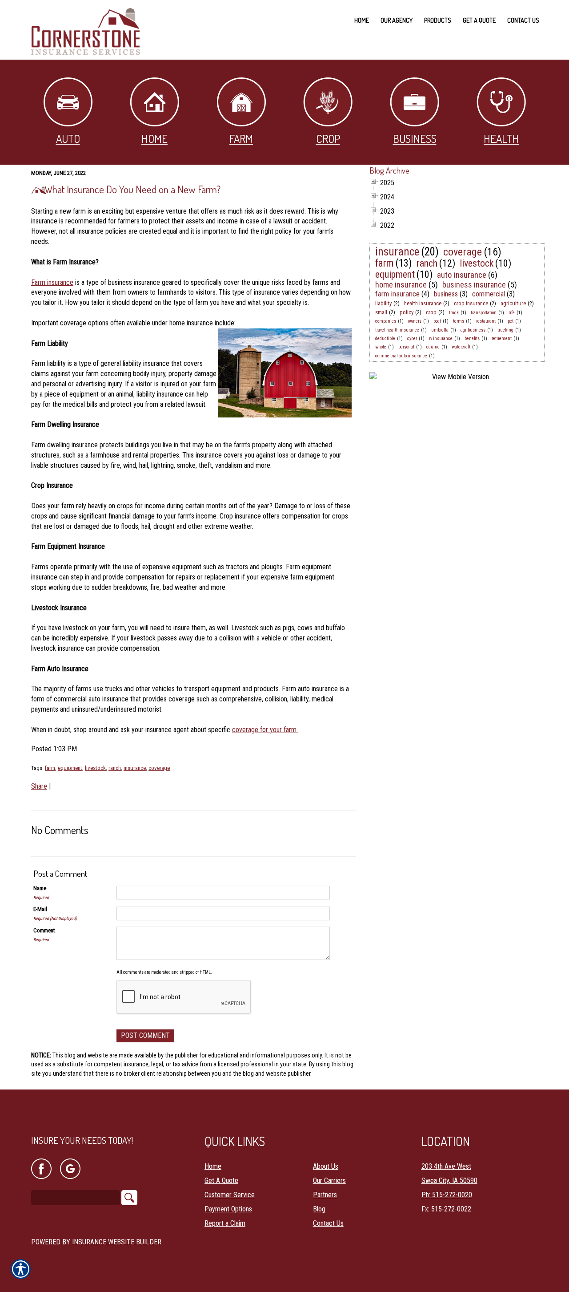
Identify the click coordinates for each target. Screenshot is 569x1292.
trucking (505, 330)
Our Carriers (329, 1180)
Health (501, 138)
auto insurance (461, 275)
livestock (95, 768)
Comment (44, 930)
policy (406, 312)
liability (383, 303)
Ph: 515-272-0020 (446, 1195)
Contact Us (328, 1223)
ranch (114, 768)
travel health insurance (397, 330)
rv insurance (441, 338)
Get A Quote (221, 1180)
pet (510, 321)
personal (406, 346)
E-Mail (40, 909)
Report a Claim (224, 1223)
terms (458, 321)
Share (39, 786)
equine (433, 346)
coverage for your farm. (265, 729)
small (381, 312)
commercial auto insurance (401, 355)
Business (415, 138)
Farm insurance (52, 282)
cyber (412, 338)
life (512, 312)
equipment (70, 768)
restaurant (486, 321)
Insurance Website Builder (116, 1242)
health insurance (422, 303)
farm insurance (397, 293)
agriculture (513, 303)
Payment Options (228, 1209)
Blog (319, 1209)
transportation (484, 312)
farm (50, 768)
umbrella (440, 330)
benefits (472, 338)
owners (414, 321)
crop (431, 312)
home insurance (401, 284)
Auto (68, 138)
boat (437, 321)
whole (380, 346)
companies (385, 321)
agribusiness (473, 330)
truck (454, 312)
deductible (385, 338)
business (446, 294)
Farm (241, 138)
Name (39, 888)
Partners (325, 1195)
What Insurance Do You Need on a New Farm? (132, 189)
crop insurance (471, 303)
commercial (488, 294)
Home (154, 138)
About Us (325, 1166)
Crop (328, 138)
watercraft (461, 346)
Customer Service (229, 1195)
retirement (502, 338)
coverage (159, 768)
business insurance (474, 284)
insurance (135, 768)
